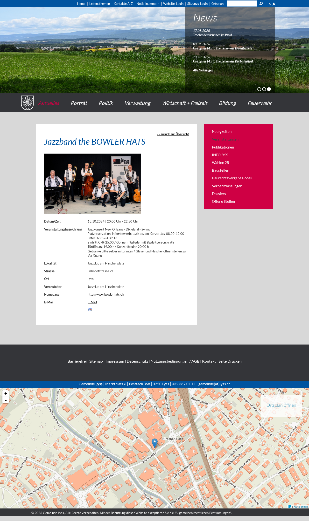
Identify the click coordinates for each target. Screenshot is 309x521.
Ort (46, 279)
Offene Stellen (223, 201)
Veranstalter (53, 287)
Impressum (114, 361)
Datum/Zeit (52, 221)
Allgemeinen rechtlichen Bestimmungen (203, 513)
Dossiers (219, 193)
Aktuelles (48, 103)
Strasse (49, 271)
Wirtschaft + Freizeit (184, 103)
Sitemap (96, 361)
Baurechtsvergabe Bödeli (232, 178)
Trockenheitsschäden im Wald (212, 35)
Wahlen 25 (220, 162)
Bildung (227, 103)
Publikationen (223, 147)
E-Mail (48, 302)
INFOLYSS (220, 155)
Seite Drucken (230, 361)
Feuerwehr (259, 103)
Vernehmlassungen (227, 186)
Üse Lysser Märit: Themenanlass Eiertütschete (222, 48)
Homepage (51, 294)
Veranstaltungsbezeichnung (63, 229)
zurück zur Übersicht (175, 134)
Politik (105, 103)
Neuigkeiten (222, 131)
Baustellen (220, 170)
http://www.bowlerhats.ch (106, 294)
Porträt (78, 103)
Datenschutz (137, 361)
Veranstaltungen (225, 139)
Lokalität (50, 263)
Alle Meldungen (203, 70)
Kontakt (209, 361)
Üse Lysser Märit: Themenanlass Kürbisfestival (223, 61)
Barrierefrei (77, 361)
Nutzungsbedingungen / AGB (175, 361)
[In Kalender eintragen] (89, 310)
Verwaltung (137, 103)
